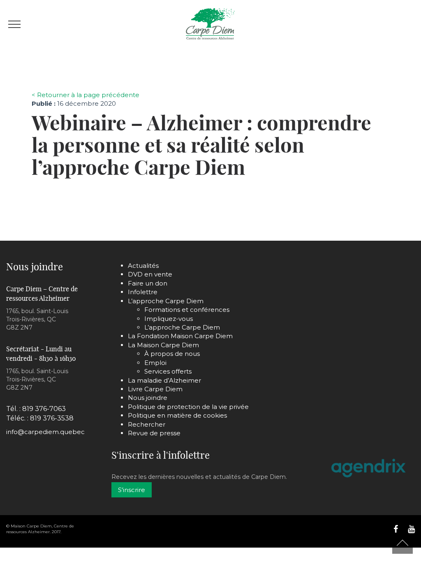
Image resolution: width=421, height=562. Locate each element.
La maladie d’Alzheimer (164, 380)
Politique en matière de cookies (177, 415)
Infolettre (142, 292)
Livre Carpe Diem (155, 389)
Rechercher (146, 424)
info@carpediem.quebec (45, 432)
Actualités (143, 265)
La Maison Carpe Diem (163, 345)
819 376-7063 (44, 409)
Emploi (155, 363)
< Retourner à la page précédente (85, 95)
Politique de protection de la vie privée (188, 407)
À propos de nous (172, 354)
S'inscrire (131, 490)
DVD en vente (150, 274)
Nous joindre (147, 398)
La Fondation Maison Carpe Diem (180, 336)
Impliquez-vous (168, 319)
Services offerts (168, 371)
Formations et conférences (186, 310)
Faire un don (147, 283)
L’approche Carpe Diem (166, 301)
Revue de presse (154, 433)
